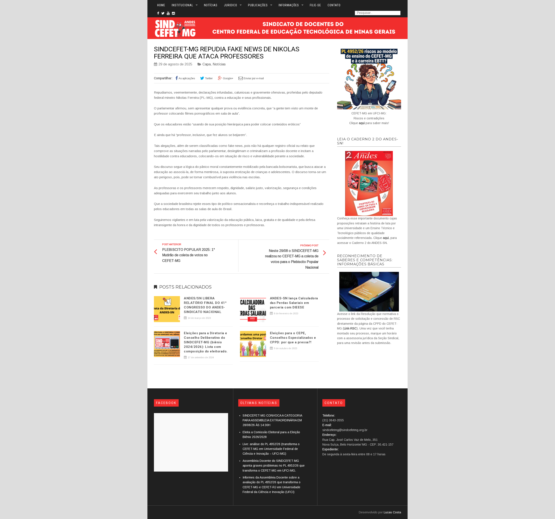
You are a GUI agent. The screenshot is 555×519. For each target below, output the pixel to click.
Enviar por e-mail (254, 78)
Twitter (209, 78)
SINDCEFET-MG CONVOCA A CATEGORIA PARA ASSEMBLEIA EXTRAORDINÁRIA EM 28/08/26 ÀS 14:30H (272, 420)
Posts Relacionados (185, 287)
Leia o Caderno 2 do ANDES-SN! (367, 141)
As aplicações (187, 78)
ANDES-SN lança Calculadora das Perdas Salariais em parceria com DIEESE (294, 302)
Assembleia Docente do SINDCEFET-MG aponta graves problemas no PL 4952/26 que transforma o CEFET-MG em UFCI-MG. (274, 465)
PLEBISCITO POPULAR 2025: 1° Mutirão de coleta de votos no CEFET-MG (188, 255)
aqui (362, 123)
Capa (206, 64)
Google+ (228, 78)
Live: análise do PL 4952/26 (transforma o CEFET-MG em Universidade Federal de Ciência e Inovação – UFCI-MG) (271, 449)
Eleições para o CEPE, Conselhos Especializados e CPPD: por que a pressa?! (293, 337)
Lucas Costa (392, 512)
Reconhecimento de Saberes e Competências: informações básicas (365, 260)
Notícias (219, 64)
